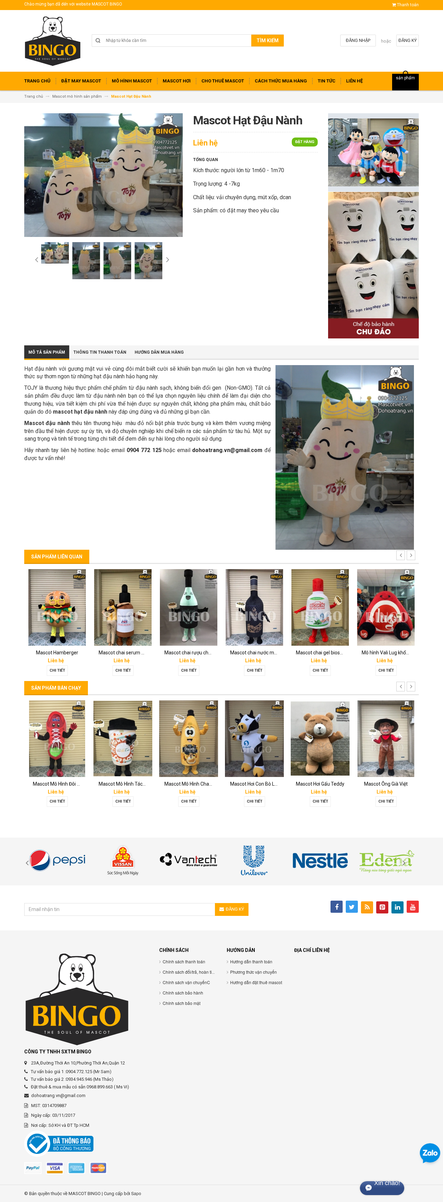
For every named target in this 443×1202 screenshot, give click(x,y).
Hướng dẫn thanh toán (251, 961)
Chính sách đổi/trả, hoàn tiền (190, 972)
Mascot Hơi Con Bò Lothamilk (196, 784)
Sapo (136, 1193)
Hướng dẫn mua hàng (159, 352)
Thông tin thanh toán (99, 352)
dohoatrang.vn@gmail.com (227, 450)
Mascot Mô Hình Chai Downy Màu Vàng (141, 784)
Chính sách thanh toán (184, 961)
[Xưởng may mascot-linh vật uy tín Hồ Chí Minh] (52, 43)
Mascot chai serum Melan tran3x (68, 652)
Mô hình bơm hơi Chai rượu (391, 652)
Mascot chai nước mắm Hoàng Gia (201, 652)
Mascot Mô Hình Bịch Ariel (390, 784)
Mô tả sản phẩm (46, 352)
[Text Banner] (373, 264)
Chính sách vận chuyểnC (186, 982)
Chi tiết (57, 670)
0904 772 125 (144, 450)
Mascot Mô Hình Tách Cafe (62, 784)
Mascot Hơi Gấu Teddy (254, 784)
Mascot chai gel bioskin (255, 652)
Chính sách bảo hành (183, 993)
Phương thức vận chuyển (253, 972)
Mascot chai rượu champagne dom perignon (147, 652)
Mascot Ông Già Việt (320, 784)
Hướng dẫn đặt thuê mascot (256, 982)
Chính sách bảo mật (181, 1003)
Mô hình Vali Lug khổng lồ (323, 652)
